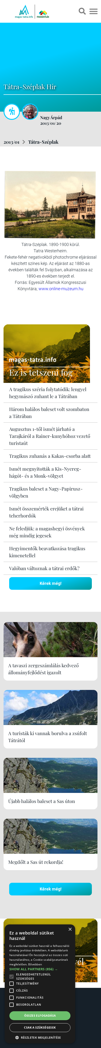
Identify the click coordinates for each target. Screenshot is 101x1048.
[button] (39, 1037)
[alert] (40, 983)
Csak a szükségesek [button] (40, 1028)
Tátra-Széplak (43, 142)
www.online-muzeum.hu (61, 288)
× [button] (70, 929)
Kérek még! (51, 583)
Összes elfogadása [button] (40, 1016)
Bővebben (35, 964)
